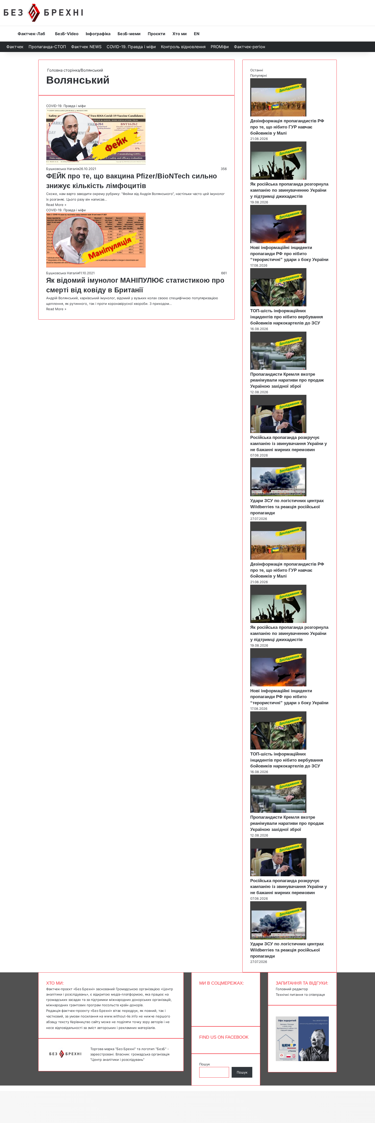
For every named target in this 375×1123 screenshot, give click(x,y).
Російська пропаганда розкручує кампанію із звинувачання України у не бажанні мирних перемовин (288, 443)
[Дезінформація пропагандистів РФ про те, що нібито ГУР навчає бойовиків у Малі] (278, 115)
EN (196, 33)
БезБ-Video (67, 33)
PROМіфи (220, 46)
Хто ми (179, 33)
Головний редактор (292, 989)
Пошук (204, 1064)
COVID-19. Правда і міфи (131, 46)
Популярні (258, 75)
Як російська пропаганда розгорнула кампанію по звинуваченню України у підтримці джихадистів (289, 190)
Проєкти (156, 33)
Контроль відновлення (183, 46)
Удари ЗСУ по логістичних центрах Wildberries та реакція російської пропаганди (287, 506)
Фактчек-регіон (249, 46)
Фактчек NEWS (86, 46)
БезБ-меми (129, 33)
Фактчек (14, 46)
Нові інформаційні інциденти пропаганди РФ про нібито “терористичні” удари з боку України (289, 253)
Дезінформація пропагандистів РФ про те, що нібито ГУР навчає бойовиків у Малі (287, 127)
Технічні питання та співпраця (300, 995)
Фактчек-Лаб (31, 33)
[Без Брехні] (43, 13)
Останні (256, 70)
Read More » (56, 205)
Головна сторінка (63, 70)
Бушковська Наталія (62, 169)
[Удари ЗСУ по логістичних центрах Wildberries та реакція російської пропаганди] (278, 495)
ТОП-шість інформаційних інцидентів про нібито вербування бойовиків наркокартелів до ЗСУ (286, 316)
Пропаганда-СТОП (47, 46)
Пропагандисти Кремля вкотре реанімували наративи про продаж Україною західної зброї (287, 380)
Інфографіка (98, 33)
